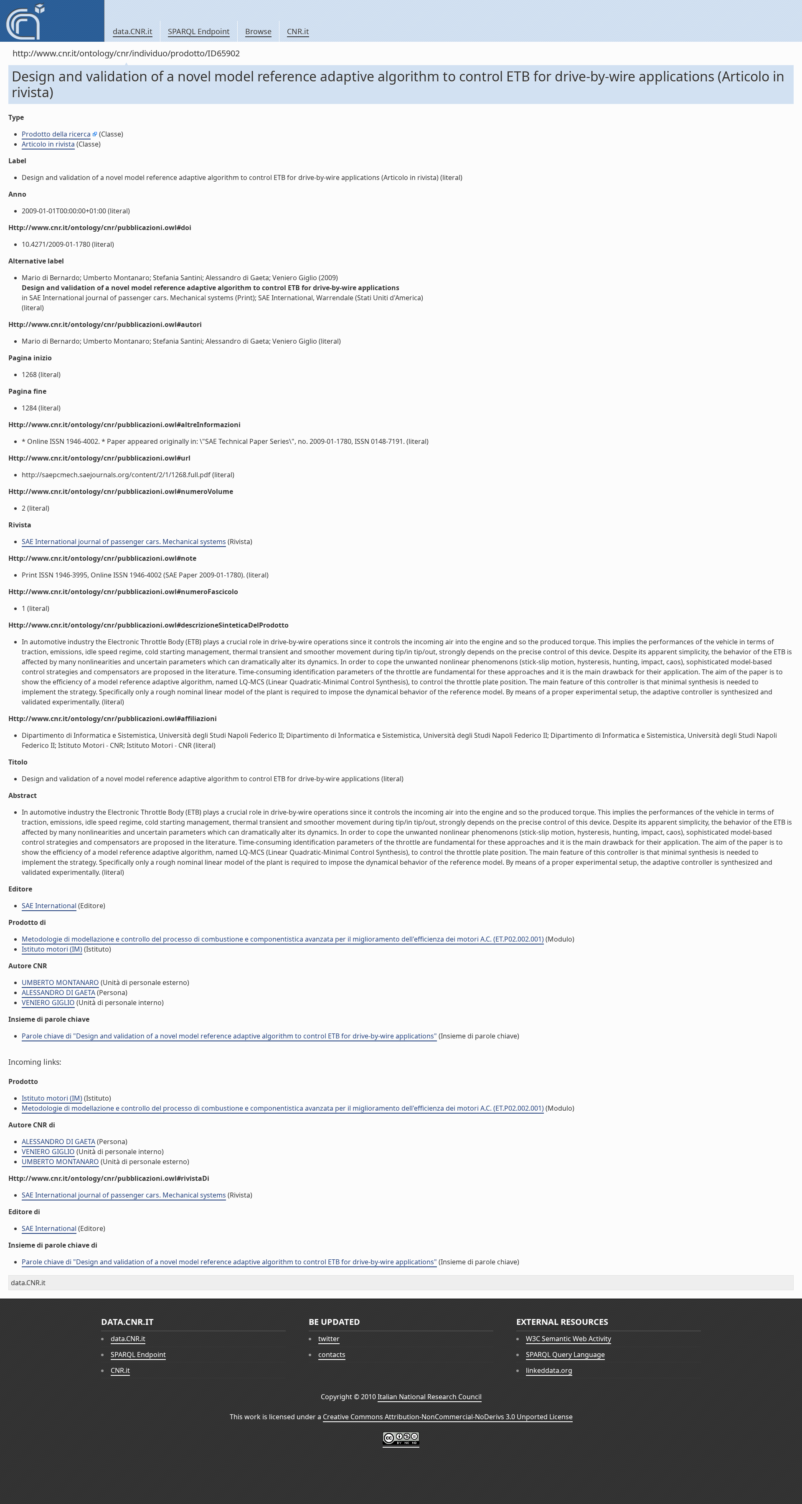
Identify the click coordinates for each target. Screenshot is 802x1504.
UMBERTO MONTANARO (60, 982)
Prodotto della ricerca (56, 134)
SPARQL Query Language (565, 1354)
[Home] (52, 21)
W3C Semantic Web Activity (568, 1338)
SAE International (49, 905)
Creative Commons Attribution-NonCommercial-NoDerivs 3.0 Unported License (448, 1416)
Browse (258, 31)
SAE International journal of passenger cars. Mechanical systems (124, 541)
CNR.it (298, 31)
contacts (331, 1354)
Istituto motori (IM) (52, 949)
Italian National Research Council (430, 1396)
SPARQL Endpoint (199, 31)
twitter (329, 1338)
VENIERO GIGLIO (48, 1002)
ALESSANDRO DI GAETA (58, 992)
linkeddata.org (549, 1370)
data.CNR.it (132, 31)
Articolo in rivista (48, 144)
